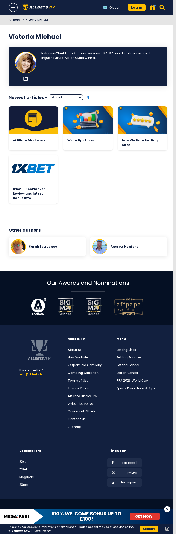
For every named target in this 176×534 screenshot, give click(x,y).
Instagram (129, 482)
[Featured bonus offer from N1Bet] (153, 8)
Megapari (26, 477)
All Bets (14, 19)
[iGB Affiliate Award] (39, 306)
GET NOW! (144, 516)
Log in (136, 7)
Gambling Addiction (83, 373)
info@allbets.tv (31, 374)
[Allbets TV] (39, 7)
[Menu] (13, 7)
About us (75, 350)
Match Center (127, 373)
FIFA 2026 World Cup (132, 380)
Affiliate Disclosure (82, 396)
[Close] (167, 509)
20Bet (23, 485)
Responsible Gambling (85, 365)
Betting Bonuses (129, 357)
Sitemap (74, 427)
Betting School (128, 365)
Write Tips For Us (80, 404)
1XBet (23, 469)
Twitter (131, 472)
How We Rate (78, 357)
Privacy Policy (78, 388)
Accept (149, 529)
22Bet (23, 462)
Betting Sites (126, 350)
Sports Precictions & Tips (136, 388)
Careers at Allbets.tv (83, 411)
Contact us (76, 419)
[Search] (162, 7)
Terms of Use (78, 380)
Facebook (129, 463)
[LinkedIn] (25, 79)
